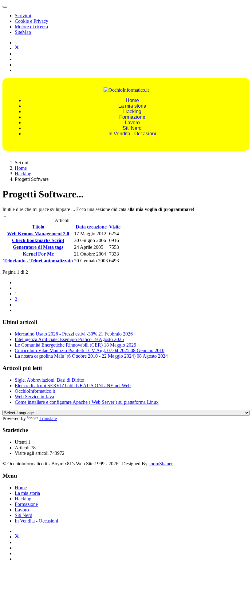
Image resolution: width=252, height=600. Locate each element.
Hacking (132, 111)
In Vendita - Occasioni (132, 133)
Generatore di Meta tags (38, 247)
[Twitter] (17, 48)
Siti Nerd (132, 128)
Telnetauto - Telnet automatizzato (38, 260)
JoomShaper (161, 463)
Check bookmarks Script (38, 240)
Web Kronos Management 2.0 (38, 233)
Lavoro (132, 122)
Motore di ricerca (31, 26)
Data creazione (91, 226)
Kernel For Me (38, 253)
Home (132, 100)
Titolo (38, 226)
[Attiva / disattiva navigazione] (4, 7)
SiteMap (23, 32)
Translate (48, 418)
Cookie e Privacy (31, 21)
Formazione (132, 117)
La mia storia (132, 106)
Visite (114, 226)
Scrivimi (23, 15)
